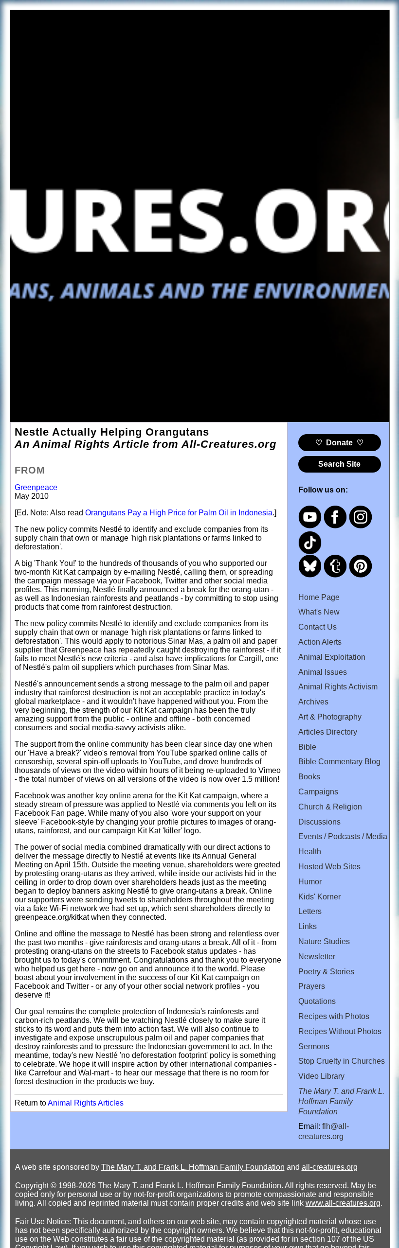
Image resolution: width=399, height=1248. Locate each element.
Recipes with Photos (333, 1016)
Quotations (317, 1001)
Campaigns (318, 792)
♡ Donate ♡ (339, 443)
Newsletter (316, 956)
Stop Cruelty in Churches (341, 1061)
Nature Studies (324, 941)
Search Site (339, 464)
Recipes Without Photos (339, 1031)
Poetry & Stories (326, 971)
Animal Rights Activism (338, 687)
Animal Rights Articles (86, 1103)
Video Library (321, 1076)
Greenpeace (36, 487)
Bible (307, 747)
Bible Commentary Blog (339, 761)
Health (309, 851)
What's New (319, 612)
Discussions (319, 822)
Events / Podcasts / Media (342, 836)
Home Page (319, 597)
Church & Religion (330, 807)
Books (309, 777)
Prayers (311, 986)
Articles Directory (327, 732)
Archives (313, 702)
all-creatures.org (330, 1167)
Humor (310, 882)
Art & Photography (330, 717)
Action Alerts (320, 642)
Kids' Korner (319, 897)
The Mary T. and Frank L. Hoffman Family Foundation (193, 1167)
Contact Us (317, 627)
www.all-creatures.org (343, 1203)
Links (307, 926)
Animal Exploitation (331, 657)
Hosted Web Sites (329, 866)
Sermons (313, 1046)
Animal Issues (322, 672)
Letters (310, 911)
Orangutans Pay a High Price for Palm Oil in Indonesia (178, 513)
